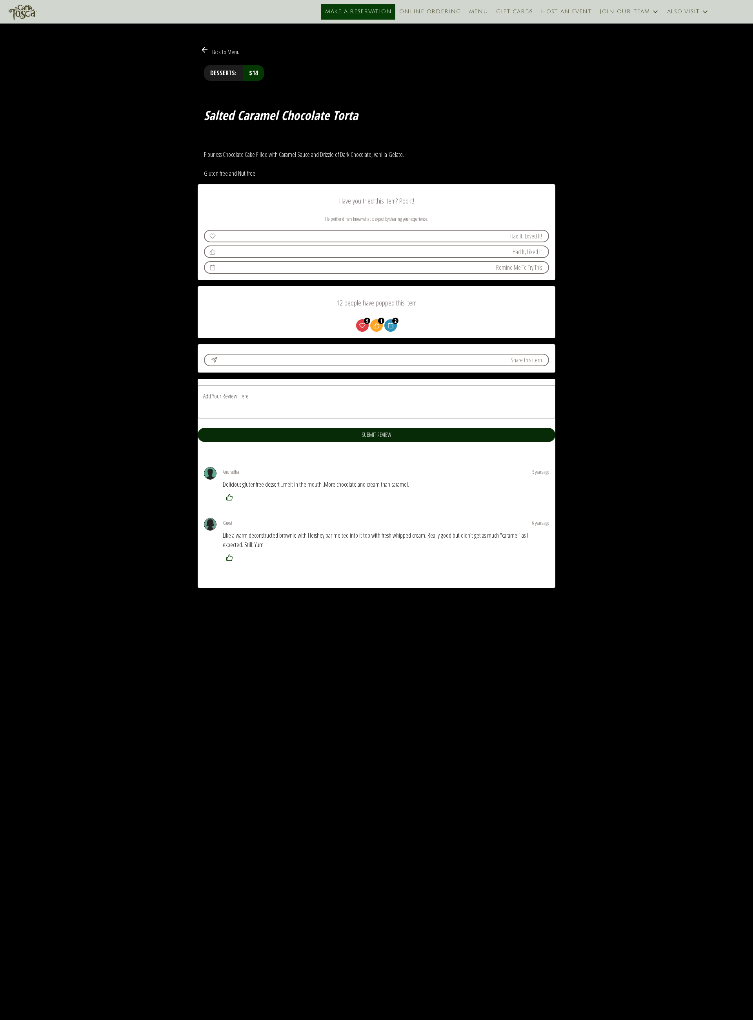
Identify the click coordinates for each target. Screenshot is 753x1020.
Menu (478, 12)
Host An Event (566, 12)
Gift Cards (514, 12)
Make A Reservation (358, 12)
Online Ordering (430, 12)
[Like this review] (231, 497)
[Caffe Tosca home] (41, 12)
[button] (629, 12)
